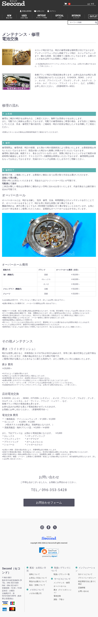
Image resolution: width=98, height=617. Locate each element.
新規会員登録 (26, 11)
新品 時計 (9, 16)
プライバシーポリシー (87, 578)
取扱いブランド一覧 (62, 574)
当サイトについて (85, 574)
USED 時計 (24, 16)
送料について (34, 574)
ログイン (53, 11)
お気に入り (40, 11)
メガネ (59, 16)
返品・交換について (37, 585)
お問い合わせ (83, 591)
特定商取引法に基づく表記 (87, 582)
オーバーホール (60, 586)
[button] (49, 552)
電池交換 (57, 596)
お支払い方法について (38, 578)
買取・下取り (59, 600)
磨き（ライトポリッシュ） (62, 591)
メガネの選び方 (35, 593)
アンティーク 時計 (41, 16)
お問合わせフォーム (49, 502)
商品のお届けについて (38, 581)
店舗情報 (81, 588)
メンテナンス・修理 (62, 583)
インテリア (76, 16)
